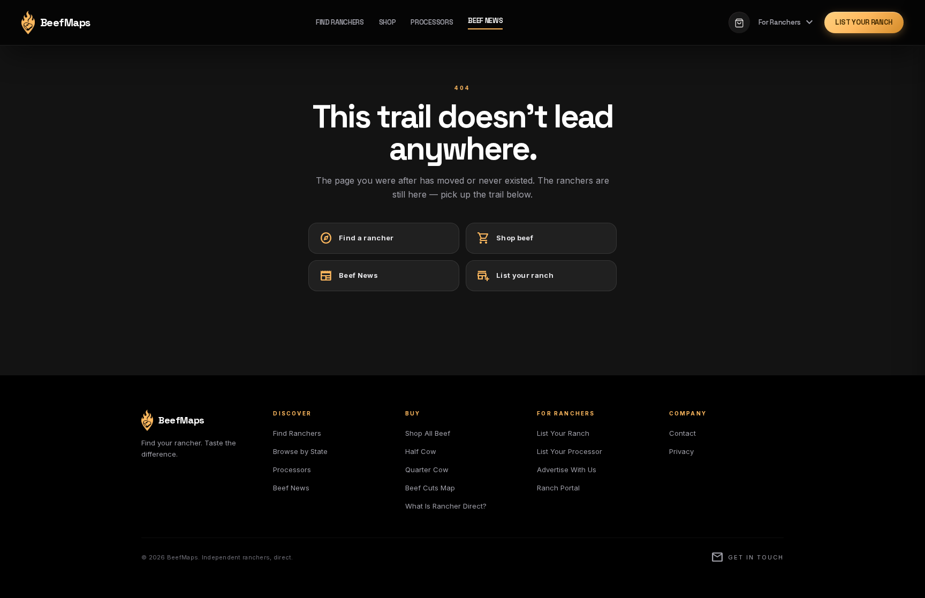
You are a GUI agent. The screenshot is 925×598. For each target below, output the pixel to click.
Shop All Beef (427, 433)
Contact (682, 433)
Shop (387, 22)
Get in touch (747, 557)
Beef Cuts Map (430, 487)
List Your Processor (569, 451)
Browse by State (300, 451)
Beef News (485, 20)
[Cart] (739, 22)
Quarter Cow (427, 469)
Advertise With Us (566, 469)
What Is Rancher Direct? (446, 506)
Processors (432, 22)
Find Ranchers (340, 22)
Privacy (681, 451)
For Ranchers (787, 22)
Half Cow (420, 451)
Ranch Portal (558, 487)
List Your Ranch (864, 22)
